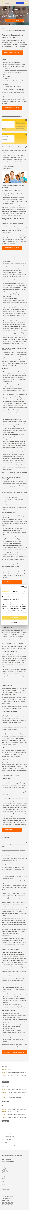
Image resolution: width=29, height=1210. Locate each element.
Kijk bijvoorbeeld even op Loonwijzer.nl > (11, 775)
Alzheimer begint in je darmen (15, 1111)
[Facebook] (3, 1203)
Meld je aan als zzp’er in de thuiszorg (14, 1052)
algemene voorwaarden (7, 1186)
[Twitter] (5, 1203)
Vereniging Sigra (10, 1161)
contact (3, 1181)
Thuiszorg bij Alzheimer (8, 1136)
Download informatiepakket (11, 107)
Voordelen (7, 76)
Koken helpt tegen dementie (15, 1097)
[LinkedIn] (8, 1203)
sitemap (3, 1178)
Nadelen (7, 78)
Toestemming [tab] (5, 591)
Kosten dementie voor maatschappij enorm (18, 1095)
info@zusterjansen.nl (7, 1196)
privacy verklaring (6, 1189)
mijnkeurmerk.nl (17, 708)
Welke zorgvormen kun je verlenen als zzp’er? (16, 70)
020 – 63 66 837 (20, 2)
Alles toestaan (14, 617)
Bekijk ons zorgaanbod (14, 20)
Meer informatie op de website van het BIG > (12, 682)
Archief (5, 1082)
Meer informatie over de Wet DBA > (10, 949)
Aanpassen (14, 622)
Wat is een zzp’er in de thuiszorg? (11, 62)
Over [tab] (24, 591)
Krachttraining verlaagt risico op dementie (18, 1109)
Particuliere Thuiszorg (8, 1139)
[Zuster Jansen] (5, 2)
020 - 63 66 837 (6, 1198)
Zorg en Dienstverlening (9, 1145)
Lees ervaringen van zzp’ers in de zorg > (11, 116)
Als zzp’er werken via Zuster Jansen (12, 86)
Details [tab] (15, 591)
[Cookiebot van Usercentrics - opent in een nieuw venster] (20, 587)
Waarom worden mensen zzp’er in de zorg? (15, 64)
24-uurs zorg (6, 1142)
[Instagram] (11, 1203)
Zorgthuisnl (8, 1159)
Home (3, 28)
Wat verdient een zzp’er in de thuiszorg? (13, 80)
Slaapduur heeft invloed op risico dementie (18, 1117)
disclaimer (4, 1184)
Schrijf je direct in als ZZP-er (11, 52)
